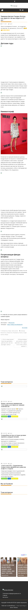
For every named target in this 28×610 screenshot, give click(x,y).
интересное (9, 332)
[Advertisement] (14, 64)
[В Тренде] (2, 10)
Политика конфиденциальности (12, 593)
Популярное (16, 332)
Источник (24, 327)
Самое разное (14, 331)
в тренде (23, 331)
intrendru (11, 322)
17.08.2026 (4, 463)
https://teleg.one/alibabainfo (14, 324)
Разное (21, 332)
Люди (9, 331)
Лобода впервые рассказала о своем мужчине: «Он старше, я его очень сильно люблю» (21, 343)
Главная (5, 595)
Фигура (6, 334)
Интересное (5, 331)
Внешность (3, 332)
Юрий (10, 24)
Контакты (5, 597)
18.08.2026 (4, 401)
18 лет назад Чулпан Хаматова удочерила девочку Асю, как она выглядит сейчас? (7, 342)
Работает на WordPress (8, 605)
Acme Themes (14, 607)
